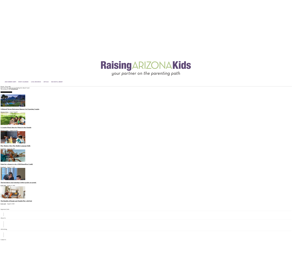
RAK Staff (3, 185)
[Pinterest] (11, 259)
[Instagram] (5, 259)
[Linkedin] (8, 259)
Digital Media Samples (11, 235)
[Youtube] (18, 259)
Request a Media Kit (10, 234)
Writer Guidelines (9, 225)
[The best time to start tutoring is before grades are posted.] (13, 179)
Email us (6, 247)
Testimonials (8, 233)
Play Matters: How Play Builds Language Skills (15, 146)
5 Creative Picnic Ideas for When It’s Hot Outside (16, 127)
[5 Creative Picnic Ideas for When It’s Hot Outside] (13, 124)
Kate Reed (3, 148)
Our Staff (7, 222)
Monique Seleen (4, 112)
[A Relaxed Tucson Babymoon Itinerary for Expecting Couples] (13, 106)
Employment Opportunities (12, 224)
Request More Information (12, 236)
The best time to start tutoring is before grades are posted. (18, 182)
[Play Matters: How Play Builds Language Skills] (13, 143)
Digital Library (9, 214)
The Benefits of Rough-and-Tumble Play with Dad (16, 201)
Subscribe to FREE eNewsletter (13, 213)
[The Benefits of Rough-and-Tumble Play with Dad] (13, 198)
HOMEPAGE (14, 89)
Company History (9, 223)
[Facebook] (2, 259)
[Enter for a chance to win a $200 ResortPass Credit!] (13, 161)
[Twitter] (14, 259)
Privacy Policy (8, 215)
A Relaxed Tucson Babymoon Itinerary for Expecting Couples (20, 109)
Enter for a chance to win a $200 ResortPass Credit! (17, 164)
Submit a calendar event (11, 226)
